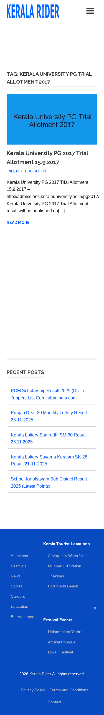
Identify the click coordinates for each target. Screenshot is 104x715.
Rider (13, 171)
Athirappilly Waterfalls (66, 555)
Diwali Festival (60, 652)
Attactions (19, 555)
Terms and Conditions (69, 690)
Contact (54, 702)
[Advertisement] (52, 44)
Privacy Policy (33, 690)
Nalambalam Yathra (65, 631)
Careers (18, 596)
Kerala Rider (40, 674)
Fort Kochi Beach (63, 586)
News (16, 576)
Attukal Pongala (61, 642)
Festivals (18, 566)
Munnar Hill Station (64, 566)
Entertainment (23, 616)
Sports (16, 586)
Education (35, 171)
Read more (18, 222)
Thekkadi (56, 576)
